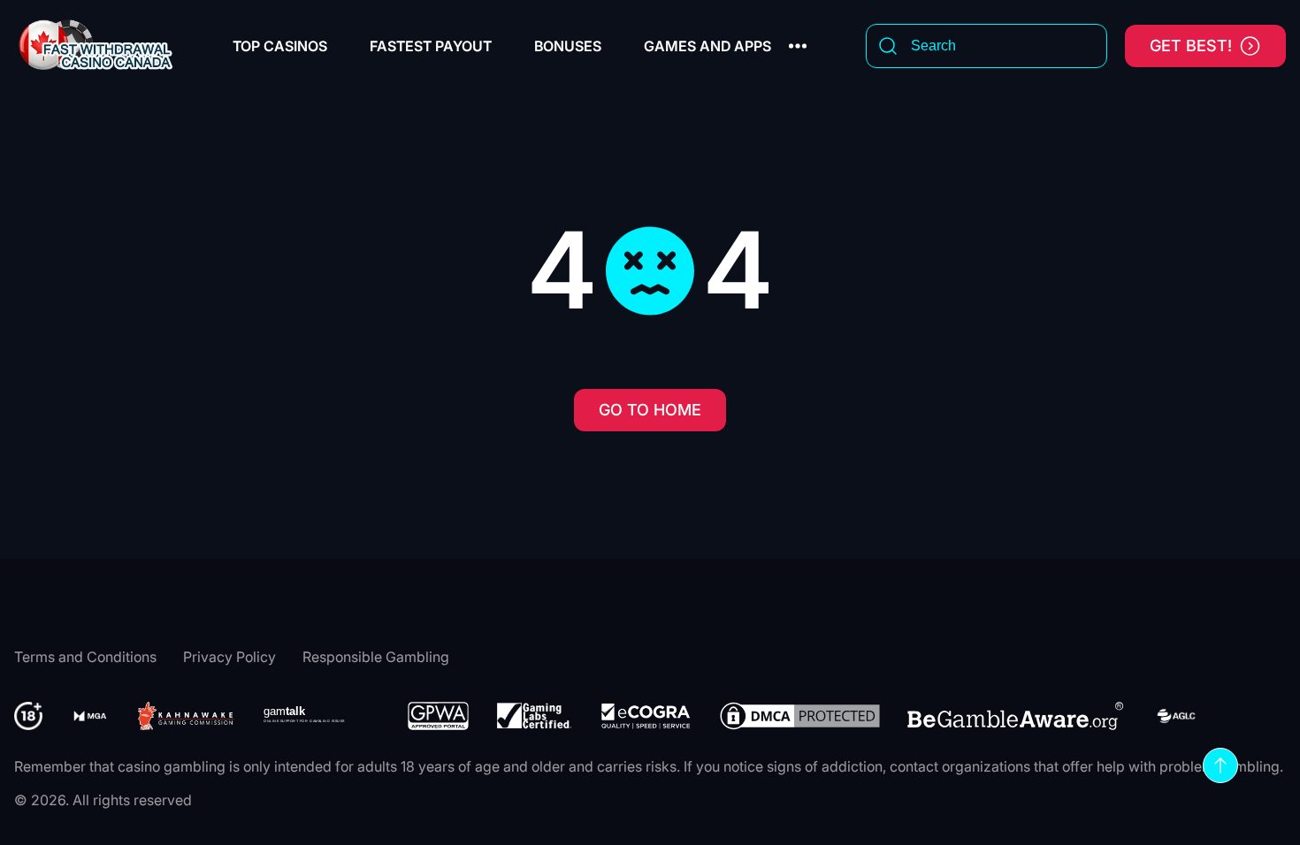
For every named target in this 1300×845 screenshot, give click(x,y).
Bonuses (567, 46)
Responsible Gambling (375, 657)
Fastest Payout (431, 46)
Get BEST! (1191, 45)
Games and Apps (707, 46)
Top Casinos (280, 46)
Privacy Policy (229, 657)
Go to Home (650, 409)
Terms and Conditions (85, 657)
